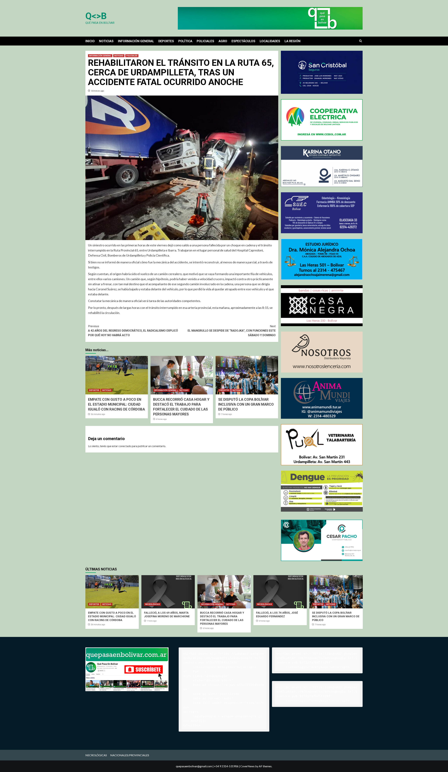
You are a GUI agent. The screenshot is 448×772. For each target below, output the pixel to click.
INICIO (90, 41)
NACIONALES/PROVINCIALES (129, 755)
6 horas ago (161, 419)
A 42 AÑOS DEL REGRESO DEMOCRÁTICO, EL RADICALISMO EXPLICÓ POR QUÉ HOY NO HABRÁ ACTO (133, 331)
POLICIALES (205, 41)
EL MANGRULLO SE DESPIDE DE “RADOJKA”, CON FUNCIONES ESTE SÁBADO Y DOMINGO (232, 331)
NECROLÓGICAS (152, 604)
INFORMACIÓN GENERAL (136, 41)
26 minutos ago (98, 414)
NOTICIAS (106, 41)
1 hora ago (152, 621)
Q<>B (96, 16)
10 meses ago (97, 90)
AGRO (223, 41)
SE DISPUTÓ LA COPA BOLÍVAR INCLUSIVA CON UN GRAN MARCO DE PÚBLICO (246, 404)
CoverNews (247, 766)
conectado (124, 446)
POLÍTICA (185, 41)
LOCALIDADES (270, 41)
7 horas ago (226, 414)
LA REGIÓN (292, 41)
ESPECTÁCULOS (243, 41)
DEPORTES (166, 41)
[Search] (360, 41)
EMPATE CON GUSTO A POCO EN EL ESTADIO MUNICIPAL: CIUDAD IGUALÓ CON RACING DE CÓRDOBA (116, 404)
